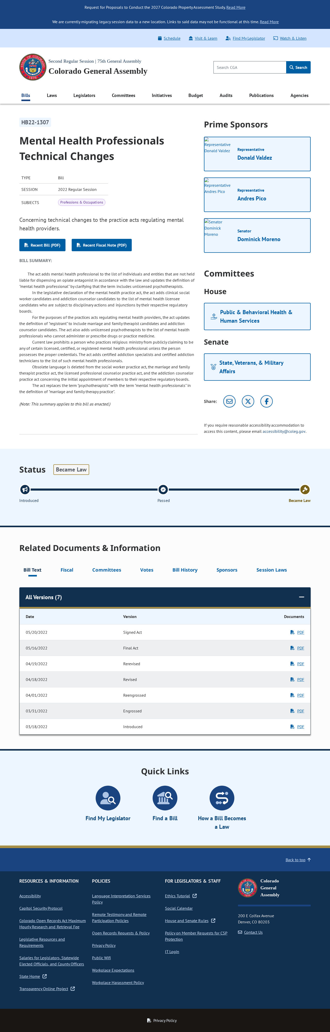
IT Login (172, 951)
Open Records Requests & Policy (121, 933)
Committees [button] (123, 95)
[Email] (229, 401)
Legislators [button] (84, 95)
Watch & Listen (293, 38)
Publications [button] (261, 95)
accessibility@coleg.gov (284, 431)
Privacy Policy (103, 945)
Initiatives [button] (162, 95)
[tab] (32, 570)
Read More (235, 7)
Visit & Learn (206, 38)
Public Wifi (101, 957)
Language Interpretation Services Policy (121, 899)
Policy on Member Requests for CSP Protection (196, 936)
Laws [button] (52, 95)
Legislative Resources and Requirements (42, 942)
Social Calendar (179, 908)
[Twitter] (248, 401)
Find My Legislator (249, 38)
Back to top (296, 859)
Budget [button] (195, 95)
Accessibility (30, 895)
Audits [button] (226, 95)
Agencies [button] (300, 95)
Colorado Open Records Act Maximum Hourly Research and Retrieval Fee (52, 923)
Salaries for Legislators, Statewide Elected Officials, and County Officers (51, 960)
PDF (300, 632)
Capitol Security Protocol (41, 908)
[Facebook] (266, 401)
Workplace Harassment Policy (118, 982)
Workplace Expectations (113, 970)
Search (300, 67)
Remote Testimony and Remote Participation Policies (119, 917)
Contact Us (253, 932)
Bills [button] (25, 95)
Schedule (172, 38)
